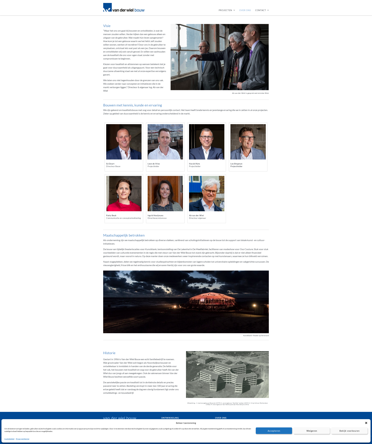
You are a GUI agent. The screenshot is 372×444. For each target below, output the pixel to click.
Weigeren (311, 430)
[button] (366, 422)
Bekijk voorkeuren (349, 430)
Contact (260, 10)
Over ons (245, 10)
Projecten (225, 10)
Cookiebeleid (9, 439)
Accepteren (274, 430)
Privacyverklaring (22, 439)
